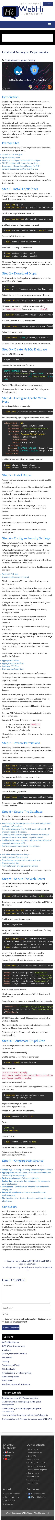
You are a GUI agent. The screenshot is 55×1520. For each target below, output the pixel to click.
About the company (12, 1493)
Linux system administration (14, 1353)
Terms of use (10, 1500)
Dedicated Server (35, 1452)
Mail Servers (7, 1357)
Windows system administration (16, 1384)
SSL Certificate (8, 1369)
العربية (9, 1459)
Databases (6, 1350)
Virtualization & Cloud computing (16, 1373)
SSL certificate (33, 1476)
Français (10, 1452)
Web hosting (33, 1449)
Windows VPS (33, 1459)
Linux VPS (32, 1456)
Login (30, 4)
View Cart (48, 4)
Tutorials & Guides (12, 1497)
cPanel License (34, 1480)
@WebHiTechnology (38, 1497)
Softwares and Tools (11, 1365)
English (22, 4)
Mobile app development (37, 1469)
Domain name (33, 1473)
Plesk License (33, 1483)
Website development (36, 1466)
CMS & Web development (16, 60)
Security (31, 60)
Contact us (9, 1504)
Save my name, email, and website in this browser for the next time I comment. (28, 1320)
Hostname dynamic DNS (37, 1463)
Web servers (7, 1380)
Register (36, 4)
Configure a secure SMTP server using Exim (20, 1398)
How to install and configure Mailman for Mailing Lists (25, 1415)
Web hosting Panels (10, 1376)
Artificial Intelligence (10, 1342)
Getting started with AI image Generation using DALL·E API (27, 1419)
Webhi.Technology (37, 1493)
